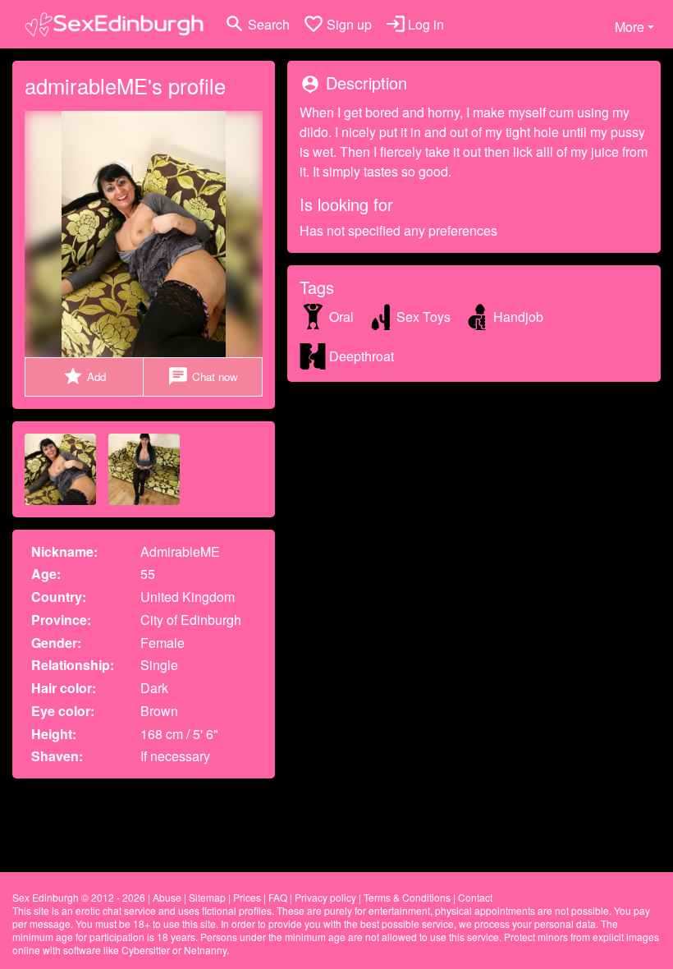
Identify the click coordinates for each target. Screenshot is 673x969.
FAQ (277, 897)
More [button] (629, 26)
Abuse (167, 897)
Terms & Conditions (407, 897)
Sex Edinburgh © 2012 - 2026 (78, 897)
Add (84, 376)
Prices (247, 897)
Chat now (202, 376)
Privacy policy (325, 897)
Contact (475, 897)
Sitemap (207, 897)
